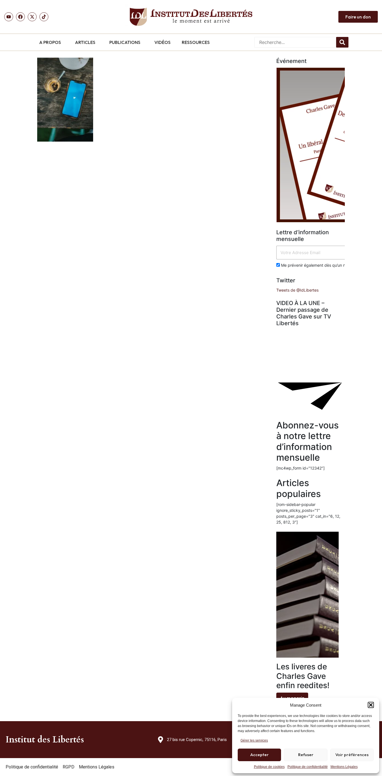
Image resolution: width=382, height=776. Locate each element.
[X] (32, 16)
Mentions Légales (344, 767)
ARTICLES (85, 42)
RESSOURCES (196, 42)
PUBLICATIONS (124, 42)
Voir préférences (352, 754)
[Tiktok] (43, 16)
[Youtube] (8, 16)
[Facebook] (20, 16)
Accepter (259, 754)
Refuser (305, 754)
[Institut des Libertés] (191, 16)
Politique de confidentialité (307, 767)
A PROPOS (50, 42)
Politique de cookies (269, 767)
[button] (371, 705)
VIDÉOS (162, 42)
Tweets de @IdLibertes (297, 290)
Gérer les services (254, 740)
